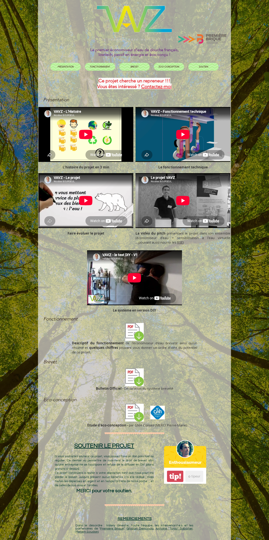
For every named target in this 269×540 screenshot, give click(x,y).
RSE (180, 242)
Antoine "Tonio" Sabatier (174, 528)
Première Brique (112, 528)
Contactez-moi (156, 86)
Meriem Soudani (87, 531)
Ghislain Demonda (140, 528)
